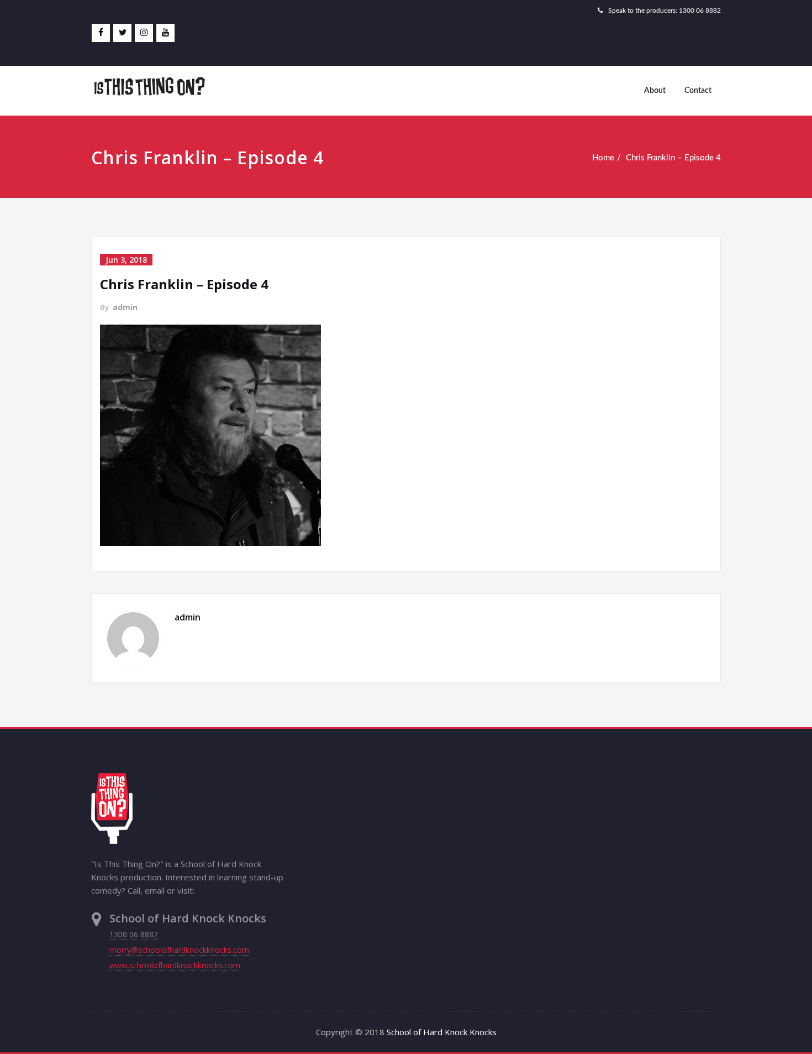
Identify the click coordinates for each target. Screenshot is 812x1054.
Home (603, 158)
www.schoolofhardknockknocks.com (174, 965)
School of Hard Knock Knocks (442, 1031)
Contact (697, 91)
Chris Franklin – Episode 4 (673, 158)
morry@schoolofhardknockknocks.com (179, 950)
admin (125, 307)
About (655, 91)
